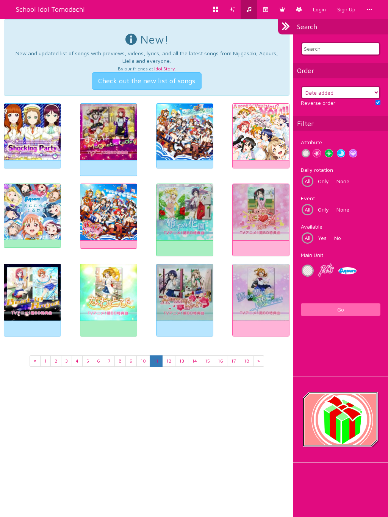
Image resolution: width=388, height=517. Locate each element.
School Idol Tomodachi (50, 9)
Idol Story (164, 68)
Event (308, 198)
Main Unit (312, 255)
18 (246, 361)
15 (207, 361)
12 (168, 361)
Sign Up (346, 9)
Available (311, 226)
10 (143, 361)
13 (181, 361)
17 (233, 361)
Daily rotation (317, 170)
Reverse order (318, 103)
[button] (282, 9)
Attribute (311, 142)
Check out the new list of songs (146, 81)
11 (156, 361)
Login (319, 9)
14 (194, 361)
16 (220, 361)
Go (340, 309)
